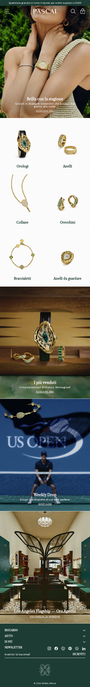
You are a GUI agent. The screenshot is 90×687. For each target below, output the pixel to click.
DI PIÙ (8, 641)
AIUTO (9, 636)
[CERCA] (73, 11)
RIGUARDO (11, 630)
